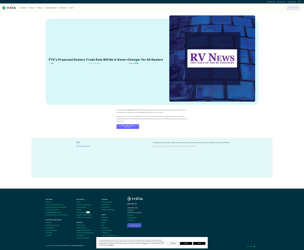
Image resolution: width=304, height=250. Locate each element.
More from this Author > (83, 146)
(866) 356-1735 (132, 204)
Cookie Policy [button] (145, 243)
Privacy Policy (67, 245)
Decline (186, 243)
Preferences (173, 243)
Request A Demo (293, 7)
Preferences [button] (111, 245)
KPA (52, 63)
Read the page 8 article (127, 126)
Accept (199, 243)
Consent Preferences (77, 245)
